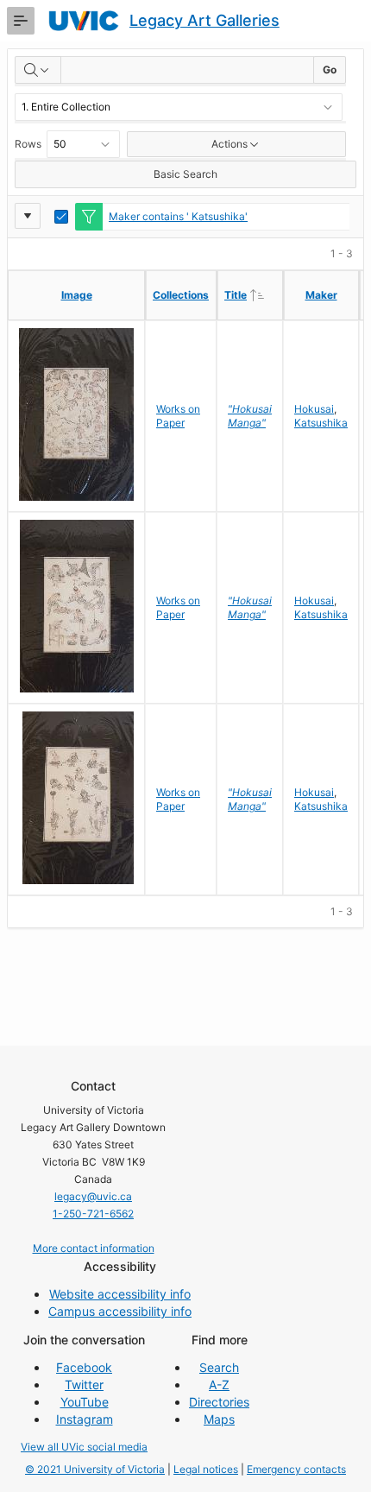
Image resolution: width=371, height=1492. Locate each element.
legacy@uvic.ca (93, 1196)
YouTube (84, 1401)
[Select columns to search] (38, 70)
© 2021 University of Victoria (95, 1469)
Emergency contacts (296, 1469)
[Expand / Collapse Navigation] (21, 21)
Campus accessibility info (120, 1311)
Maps (219, 1419)
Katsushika (321, 422)
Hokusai (314, 408)
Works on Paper (178, 415)
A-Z (219, 1384)
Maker (321, 294)
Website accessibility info (120, 1294)
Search (219, 1367)
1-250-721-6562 (93, 1213)
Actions (229, 143)
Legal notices (205, 1469)
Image (76, 294)
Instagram (84, 1419)
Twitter (84, 1384)
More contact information (93, 1248)
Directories (219, 1401)
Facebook (84, 1367)
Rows (28, 143)
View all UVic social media (84, 1446)
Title (253, 294)
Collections (181, 294)
